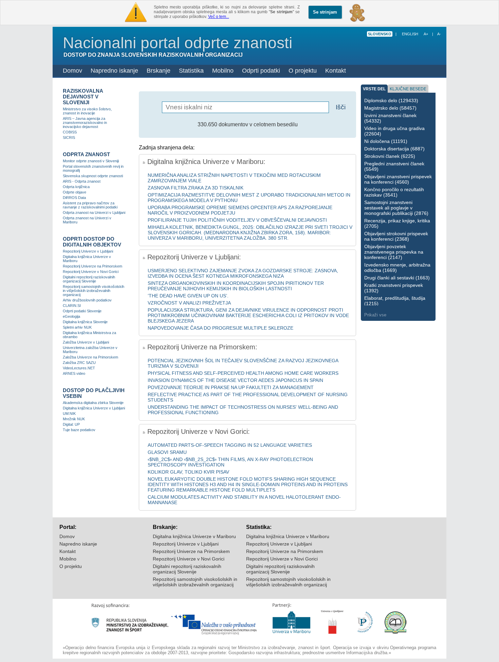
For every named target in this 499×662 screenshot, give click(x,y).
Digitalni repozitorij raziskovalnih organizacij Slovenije (89, 279)
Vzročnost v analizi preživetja (189, 303)
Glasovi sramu (167, 452)
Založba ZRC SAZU (79, 363)
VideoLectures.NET (79, 368)
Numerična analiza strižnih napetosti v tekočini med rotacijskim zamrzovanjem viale (234, 177)
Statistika (191, 70)
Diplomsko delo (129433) (391, 100)
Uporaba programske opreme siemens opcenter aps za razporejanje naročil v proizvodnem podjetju (240, 210)
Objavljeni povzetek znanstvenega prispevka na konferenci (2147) (393, 252)
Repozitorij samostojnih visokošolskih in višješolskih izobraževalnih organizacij (93, 290)
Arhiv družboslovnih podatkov (87, 300)
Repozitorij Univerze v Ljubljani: (194, 257)
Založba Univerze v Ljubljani (86, 342)
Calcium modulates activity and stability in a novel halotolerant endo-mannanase (244, 499)
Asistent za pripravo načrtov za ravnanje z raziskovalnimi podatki (90, 205)
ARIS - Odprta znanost (81, 181)
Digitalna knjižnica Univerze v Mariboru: (205, 161)
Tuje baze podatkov (79, 430)
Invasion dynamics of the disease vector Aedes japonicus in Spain (235, 380)
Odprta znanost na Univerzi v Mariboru (87, 220)
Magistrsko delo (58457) (390, 108)
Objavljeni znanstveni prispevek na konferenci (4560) (398, 179)
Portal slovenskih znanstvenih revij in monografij (93, 168)
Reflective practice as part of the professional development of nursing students (248, 397)
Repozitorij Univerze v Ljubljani (88, 251)
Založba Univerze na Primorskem (90, 357)
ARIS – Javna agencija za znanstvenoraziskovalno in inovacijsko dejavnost (85, 122)
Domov (72, 70)
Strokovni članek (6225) (389, 156)
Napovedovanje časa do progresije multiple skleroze (220, 328)
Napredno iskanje (114, 70)
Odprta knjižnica (76, 187)
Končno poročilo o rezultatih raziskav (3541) (394, 192)
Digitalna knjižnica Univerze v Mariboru (87, 259)
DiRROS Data (74, 198)
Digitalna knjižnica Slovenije (85, 322)
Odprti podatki (261, 70)
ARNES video (74, 373)
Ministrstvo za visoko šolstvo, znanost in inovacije (87, 111)
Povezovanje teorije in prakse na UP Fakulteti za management (231, 387)
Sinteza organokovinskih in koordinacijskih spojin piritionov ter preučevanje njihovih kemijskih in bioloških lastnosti (236, 285)
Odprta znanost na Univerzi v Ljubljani (94, 212)
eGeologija (71, 316)
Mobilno (223, 70)
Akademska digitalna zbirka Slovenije (93, 403)
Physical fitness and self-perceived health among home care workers (243, 373)
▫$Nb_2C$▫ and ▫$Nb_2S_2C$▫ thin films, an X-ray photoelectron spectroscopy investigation (230, 462)
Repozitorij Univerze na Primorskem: (202, 347)
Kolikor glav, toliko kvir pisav (188, 472)
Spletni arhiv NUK (77, 327)
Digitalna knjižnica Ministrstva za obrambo (89, 335)
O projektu (303, 70)
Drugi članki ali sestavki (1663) (397, 277)
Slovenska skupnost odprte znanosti (93, 176)
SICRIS (69, 137)
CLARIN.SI (72, 306)
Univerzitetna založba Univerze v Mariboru (90, 350)
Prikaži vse (375, 314)
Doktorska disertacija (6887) (394, 148)
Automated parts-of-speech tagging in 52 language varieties (230, 445)
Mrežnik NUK (74, 419)
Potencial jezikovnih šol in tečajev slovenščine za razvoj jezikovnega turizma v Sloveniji (243, 363)
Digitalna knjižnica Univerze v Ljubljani (94, 408)
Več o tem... (218, 16)
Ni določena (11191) (385, 141)
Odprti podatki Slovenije (82, 311)
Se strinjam (325, 12)
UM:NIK (69, 413)
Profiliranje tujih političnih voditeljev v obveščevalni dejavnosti (237, 220)
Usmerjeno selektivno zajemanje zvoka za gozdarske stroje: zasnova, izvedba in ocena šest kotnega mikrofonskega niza (243, 273)
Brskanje (158, 70)
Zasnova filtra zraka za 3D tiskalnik (195, 187)
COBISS (70, 132)
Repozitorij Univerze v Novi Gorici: (198, 431)
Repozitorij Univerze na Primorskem (92, 266)
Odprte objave (74, 192)
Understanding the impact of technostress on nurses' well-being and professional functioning (243, 409)
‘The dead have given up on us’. (188, 295)
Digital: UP (71, 424)
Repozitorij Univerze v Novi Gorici (90, 272)
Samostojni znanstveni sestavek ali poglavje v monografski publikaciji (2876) (396, 208)
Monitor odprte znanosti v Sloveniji (91, 161)
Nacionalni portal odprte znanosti (177, 43)
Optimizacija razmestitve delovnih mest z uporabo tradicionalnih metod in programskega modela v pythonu (249, 197)
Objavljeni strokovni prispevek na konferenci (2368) (396, 236)
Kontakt (335, 70)
